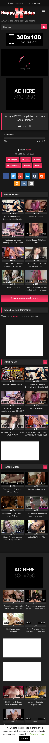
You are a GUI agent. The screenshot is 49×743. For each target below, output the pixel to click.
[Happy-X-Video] (20, 13)
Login (28, 3)
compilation (14, 166)
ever (28, 166)
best (38, 160)
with (38, 166)
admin (28, 150)
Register (37, 3)
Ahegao (14, 160)
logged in (17, 316)
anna (27, 160)
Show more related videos (24, 298)
